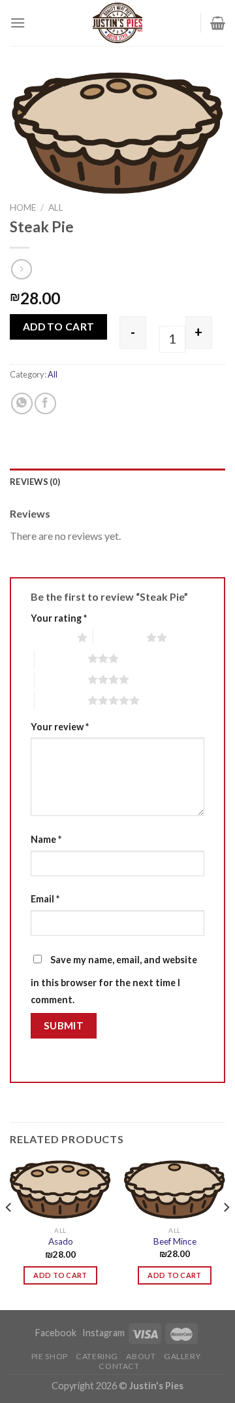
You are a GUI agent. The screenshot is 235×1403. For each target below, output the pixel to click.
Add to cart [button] (60, 1275)
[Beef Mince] (174, 1189)
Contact (119, 1366)
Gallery (182, 1356)
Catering (97, 1356)
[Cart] (217, 23)
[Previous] (9, 1233)
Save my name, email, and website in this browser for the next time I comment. (114, 979)
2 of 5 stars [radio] (119, 637)
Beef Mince (174, 1241)
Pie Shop (49, 1356)
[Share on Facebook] (45, 403)
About (140, 1356)
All (55, 207)
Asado (60, 1241)
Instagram (103, 1332)
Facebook (56, 1332)
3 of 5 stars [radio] (61, 658)
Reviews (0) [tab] (35, 481)
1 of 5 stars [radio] (50, 637)
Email (45, 898)
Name (46, 839)
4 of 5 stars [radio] (61, 679)
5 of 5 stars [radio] (61, 700)
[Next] (225, 1233)
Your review (60, 726)
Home (23, 207)
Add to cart (59, 326)
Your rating (59, 618)
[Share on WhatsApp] (22, 403)
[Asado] (60, 1189)
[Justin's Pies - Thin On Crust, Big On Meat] (117, 23)
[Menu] (17, 23)
